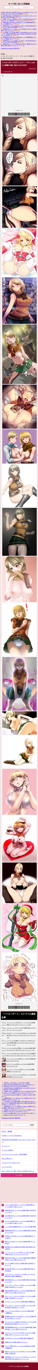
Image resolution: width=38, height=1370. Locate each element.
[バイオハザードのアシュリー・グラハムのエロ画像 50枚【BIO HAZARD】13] (19, 710)
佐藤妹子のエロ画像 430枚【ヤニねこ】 (16, 1342)
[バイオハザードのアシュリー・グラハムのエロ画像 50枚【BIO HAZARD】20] (19, 1000)
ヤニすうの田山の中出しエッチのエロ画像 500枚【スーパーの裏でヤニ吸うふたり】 (20, 1206)
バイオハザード (8, 71)
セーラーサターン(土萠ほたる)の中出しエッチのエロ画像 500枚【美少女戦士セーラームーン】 (20, 1323)
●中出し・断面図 (7, 1131)
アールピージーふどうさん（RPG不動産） (15, 1154)
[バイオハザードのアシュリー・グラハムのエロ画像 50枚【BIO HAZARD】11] (19, 601)
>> (28, 114)
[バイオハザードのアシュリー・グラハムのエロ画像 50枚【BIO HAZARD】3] (19, 227)
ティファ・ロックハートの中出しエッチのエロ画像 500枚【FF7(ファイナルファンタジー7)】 (19, 1253)
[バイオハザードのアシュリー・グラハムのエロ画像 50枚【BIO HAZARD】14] (19, 734)
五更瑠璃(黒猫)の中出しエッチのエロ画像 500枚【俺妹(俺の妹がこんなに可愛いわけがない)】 (20, 1328)
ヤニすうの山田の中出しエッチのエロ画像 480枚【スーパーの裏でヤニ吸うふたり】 (20, 1222)
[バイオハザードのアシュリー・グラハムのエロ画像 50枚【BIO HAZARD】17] (19, 861)
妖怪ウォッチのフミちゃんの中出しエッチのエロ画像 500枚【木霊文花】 (20, 1352)
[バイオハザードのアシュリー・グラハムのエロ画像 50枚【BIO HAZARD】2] (19, 185)
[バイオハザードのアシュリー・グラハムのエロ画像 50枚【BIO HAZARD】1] (19, 150)
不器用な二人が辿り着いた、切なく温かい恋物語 (17, 1082)
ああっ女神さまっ (7, 1158)
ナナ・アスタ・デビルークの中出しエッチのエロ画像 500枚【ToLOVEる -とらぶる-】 (20, 1286)
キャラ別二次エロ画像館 (19, 4)
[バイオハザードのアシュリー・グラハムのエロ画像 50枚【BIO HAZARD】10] (19, 555)
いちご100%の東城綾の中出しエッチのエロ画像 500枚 (20, 1226)
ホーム (11, 7)
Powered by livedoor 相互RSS (10, 48)
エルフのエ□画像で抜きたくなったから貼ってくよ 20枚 (18, 1113)
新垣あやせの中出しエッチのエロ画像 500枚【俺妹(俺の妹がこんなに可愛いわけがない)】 (20, 1259)
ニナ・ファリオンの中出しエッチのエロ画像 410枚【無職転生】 (19, 1312)
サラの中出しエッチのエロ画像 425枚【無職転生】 (19, 1338)
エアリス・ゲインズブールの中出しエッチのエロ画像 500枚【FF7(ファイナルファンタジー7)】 (20, 1334)
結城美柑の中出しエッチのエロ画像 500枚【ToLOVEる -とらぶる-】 (20, 1211)
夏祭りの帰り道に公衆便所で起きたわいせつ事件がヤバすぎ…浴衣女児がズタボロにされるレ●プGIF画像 (18, 13)
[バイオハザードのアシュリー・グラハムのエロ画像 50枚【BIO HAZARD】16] (19, 814)
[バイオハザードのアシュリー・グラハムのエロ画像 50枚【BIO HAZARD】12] (19, 656)
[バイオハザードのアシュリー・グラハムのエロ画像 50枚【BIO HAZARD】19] (19, 951)
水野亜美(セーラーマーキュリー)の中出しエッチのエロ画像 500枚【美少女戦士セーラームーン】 (20, 1358)
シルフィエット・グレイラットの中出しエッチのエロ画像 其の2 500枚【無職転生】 (20, 1275)
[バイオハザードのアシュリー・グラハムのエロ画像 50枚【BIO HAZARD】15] (19, 768)
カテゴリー (26, 7)
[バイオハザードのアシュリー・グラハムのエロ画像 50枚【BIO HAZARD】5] (19, 323)
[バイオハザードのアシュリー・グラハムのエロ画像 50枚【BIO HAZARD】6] (19, 383)
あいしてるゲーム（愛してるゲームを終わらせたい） (18, 1171)
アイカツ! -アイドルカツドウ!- (11, 1162)
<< (9, 114)
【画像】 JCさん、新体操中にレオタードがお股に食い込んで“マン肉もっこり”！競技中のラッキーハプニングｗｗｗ (18, 19)
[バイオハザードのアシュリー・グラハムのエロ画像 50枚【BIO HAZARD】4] (19, 276)
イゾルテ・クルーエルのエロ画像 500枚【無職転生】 (20, 1301)
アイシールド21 (6, 1167)
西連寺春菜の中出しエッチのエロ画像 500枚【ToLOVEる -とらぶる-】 (20, 1231)
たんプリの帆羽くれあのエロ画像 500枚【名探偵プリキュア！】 (20, 1264)
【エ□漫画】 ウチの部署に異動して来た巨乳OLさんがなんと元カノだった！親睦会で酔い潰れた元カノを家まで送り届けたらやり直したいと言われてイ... (18, 34)
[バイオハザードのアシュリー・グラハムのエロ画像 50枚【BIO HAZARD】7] (19, 428)
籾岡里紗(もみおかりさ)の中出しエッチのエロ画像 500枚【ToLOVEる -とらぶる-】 (20, 1317)
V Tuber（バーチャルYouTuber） (12, 1135)
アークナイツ (6, 1146)
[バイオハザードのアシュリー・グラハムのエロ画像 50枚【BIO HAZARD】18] (19, 902)
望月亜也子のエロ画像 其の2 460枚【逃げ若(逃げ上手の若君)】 (20, 1248)
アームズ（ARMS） (8, 1150)
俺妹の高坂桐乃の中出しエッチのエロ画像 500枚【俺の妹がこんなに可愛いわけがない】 (20, 1291)
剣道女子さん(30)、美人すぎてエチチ (13, 1115)
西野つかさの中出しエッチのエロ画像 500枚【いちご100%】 (20, 1242)
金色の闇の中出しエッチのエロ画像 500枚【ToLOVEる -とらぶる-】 (20, 1280)
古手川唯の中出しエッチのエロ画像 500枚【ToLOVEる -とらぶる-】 (20, 1216)
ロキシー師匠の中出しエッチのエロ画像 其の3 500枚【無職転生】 (20, 1347)
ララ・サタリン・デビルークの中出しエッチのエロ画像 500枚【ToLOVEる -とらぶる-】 (20, 1306)
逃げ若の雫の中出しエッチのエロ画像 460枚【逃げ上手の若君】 (20, 1270)
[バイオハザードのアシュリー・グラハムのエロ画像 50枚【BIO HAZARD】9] (19, 507)
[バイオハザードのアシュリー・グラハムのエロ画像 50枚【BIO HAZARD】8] (19, 463)
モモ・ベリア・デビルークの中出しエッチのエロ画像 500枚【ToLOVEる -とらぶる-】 (20, 1297)
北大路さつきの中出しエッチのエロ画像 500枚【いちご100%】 (20, 1237)
